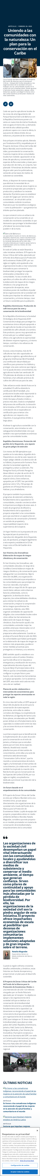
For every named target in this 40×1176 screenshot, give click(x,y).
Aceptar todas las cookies (20, 1172)
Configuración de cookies (20, 1165)
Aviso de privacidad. (27, 1161)
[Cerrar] (37, 1130)
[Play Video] (20, 1062)
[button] (11, 104)
